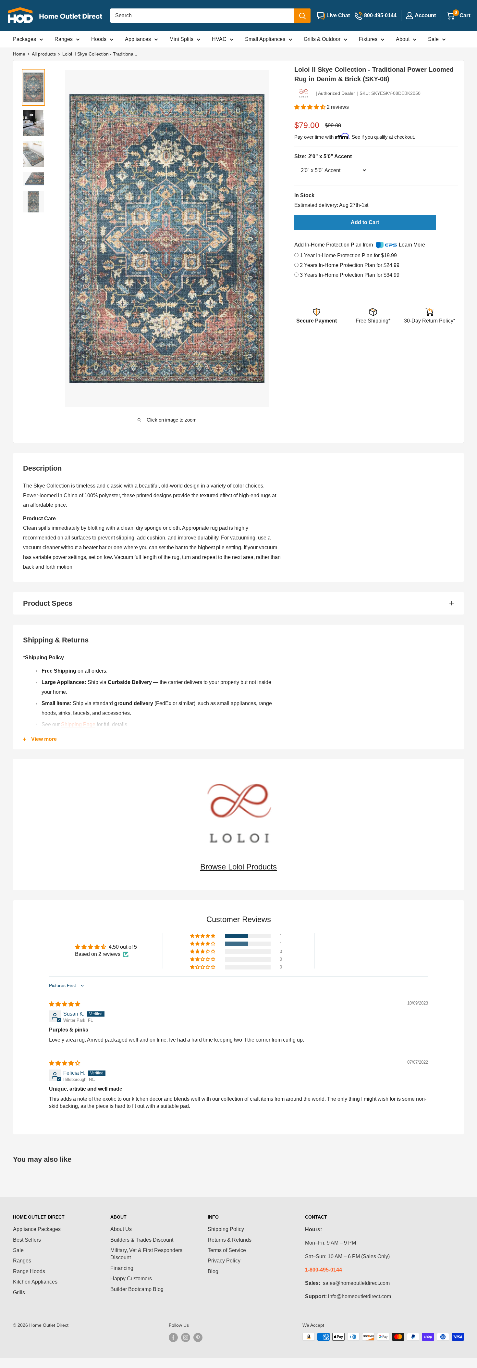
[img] (64, 1004)
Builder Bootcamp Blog (137, 1289)
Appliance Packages (37, 1229)
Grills (19, 1292)
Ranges (64, 39)
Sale (433, 39)
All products (44, 54)
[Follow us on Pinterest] (197, 1337)
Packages (24, 39)
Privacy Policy (224, 1260)
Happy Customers (131, 1278)
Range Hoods (29, 1271)
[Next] (262, 238)
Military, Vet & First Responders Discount (146, 1254)
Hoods (98, 39)
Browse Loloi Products (238, 866)
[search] (202, 15)
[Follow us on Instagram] (185, 1337)
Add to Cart (365, 222)
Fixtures (368, 39)
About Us (121, 1229)
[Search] (302, 15)
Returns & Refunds (229, 1240)
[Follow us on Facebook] (173, 1337)
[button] (310, 107)
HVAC (219, 39)
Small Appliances (265, 39)
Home (19, 54)
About (403, 39)
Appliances (138, 39)
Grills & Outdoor (322, 39)
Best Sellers (27, 1240)
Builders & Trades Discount (141, 1240)
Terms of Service (227, 1250)
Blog (213, 1271)
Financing (121, 1268)
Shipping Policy (226, 1229)
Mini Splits (181, 39)
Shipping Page (78, 724)
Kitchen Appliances (35, 1282)
